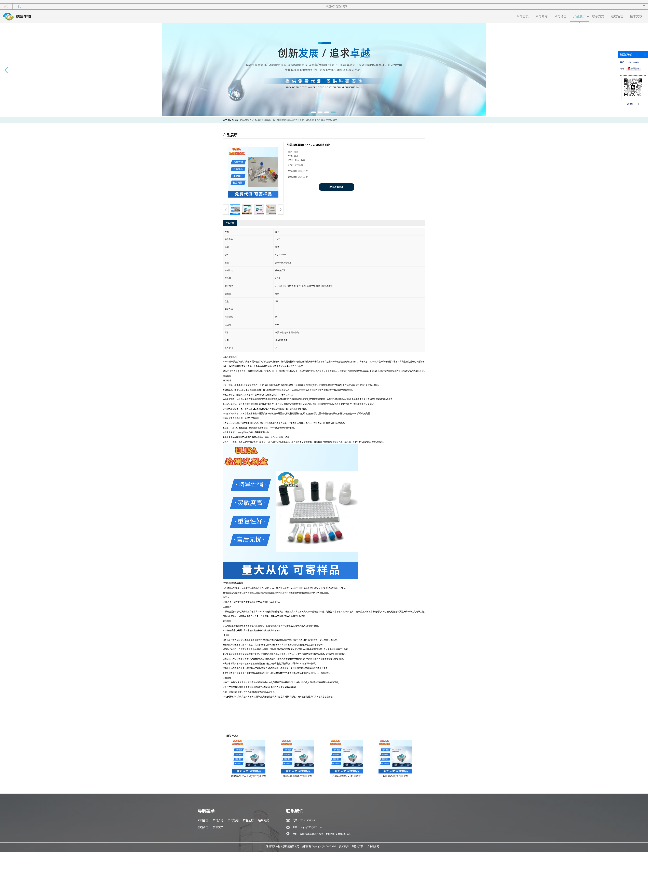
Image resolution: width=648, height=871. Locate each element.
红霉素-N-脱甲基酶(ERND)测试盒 (248, 776)
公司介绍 (541, 16)
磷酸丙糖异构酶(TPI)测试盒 (297, 776)
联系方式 (598, 16)
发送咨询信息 (336, 187)
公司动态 (560, 16)
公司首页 (523, 16)
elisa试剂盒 (269, 120)
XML (334, 846)
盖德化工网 (357, 846)
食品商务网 (373, 846)
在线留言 (617, 16)
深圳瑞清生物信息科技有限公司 (282, 846)
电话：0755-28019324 (304, 820)
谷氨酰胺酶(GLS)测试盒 (395, 776)
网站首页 (244, 120)
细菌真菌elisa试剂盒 (287, 120)
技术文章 (636, 16)
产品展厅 (579, 16)
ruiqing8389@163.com (311, 827)
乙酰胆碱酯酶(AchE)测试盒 (346, 776)
